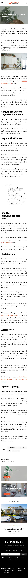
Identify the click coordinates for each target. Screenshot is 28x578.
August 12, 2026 (16, 531)
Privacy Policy (21, 568)
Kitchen (3, 11)
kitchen (12, 461)
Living (5, 468)
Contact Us (6, 572)
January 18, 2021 (10, 19)
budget (3, 461)
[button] (10, 533)
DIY (7, 11)
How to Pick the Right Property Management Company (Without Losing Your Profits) (14, 528)
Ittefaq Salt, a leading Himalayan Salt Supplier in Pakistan (14, 379)
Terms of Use (7, 570)
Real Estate (10, 525)
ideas (8, 461)
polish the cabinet (6, 242)
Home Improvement (13, 11)
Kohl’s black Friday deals (9, 315)
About (13, 570)
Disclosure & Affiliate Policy (8, 568)
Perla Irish (4, 19)
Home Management (16, 525)
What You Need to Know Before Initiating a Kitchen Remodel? (15, 190)
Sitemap (20, 570)
